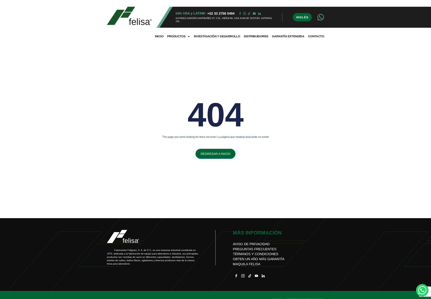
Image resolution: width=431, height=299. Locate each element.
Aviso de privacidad (251, 244)
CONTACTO (316, 36)
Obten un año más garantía (258, 259)
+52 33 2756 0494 (221, 13)
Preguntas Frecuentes (254, 249)
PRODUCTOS (176, 36)
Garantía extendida (288, 36)
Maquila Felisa (246, 264)
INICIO (159, 36)
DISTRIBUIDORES (256, 36)
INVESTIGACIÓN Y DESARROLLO (217, 36)
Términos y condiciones (255, 254)
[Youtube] (256, 275)
